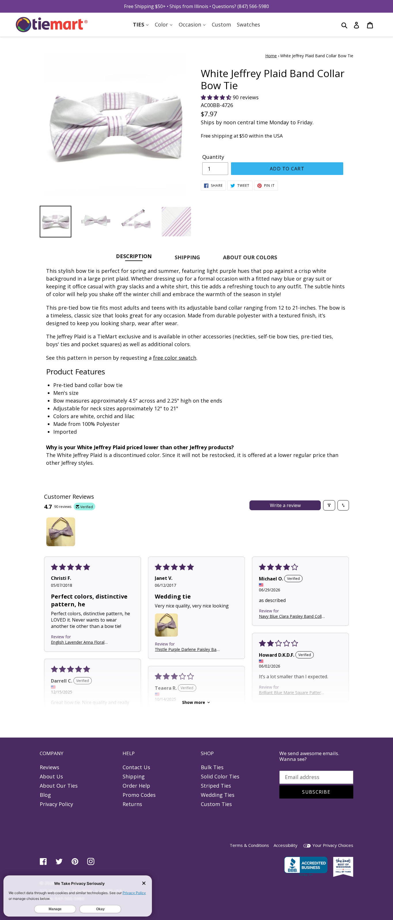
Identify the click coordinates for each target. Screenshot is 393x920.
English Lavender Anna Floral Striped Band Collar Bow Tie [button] (77, 642)
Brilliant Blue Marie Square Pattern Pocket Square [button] (291, 692)
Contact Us (136, 767)
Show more (193, 702)
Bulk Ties (212, 767)
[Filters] (329, 505)
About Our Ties (59, 785)
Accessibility (285, 845)
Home (271, 55)
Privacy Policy (56, 804)
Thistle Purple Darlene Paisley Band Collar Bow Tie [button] (188, 649)
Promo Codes (139, 794)
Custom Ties (216, 804)
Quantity (213, 156)
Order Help (136, 785)
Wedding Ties (217, 794)
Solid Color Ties (220, 776)
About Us (51, 776)
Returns (132, 804)
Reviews (49, 767)
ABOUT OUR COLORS (250, 257)
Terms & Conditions (249, 845)
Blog (45, 794)
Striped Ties (216, 785)
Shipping (134, 776)
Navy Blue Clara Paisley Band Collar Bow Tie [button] (292, 616)
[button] (217, 97)
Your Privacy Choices (332, 845)
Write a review (285, 505)
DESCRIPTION (134, 256)
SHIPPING (187, 257)
